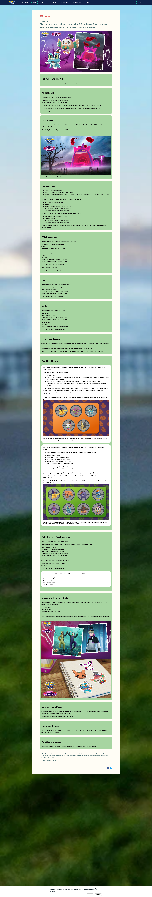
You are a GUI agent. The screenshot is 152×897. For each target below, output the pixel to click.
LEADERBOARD (77, 2)
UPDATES (48, 17)
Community (64, 2)
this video (70, 716)
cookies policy (95, 888)
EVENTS (54, 2)
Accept (98, 894)
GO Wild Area (24, 2)
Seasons (44, 2)
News (34, 2)
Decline (90, 894)
